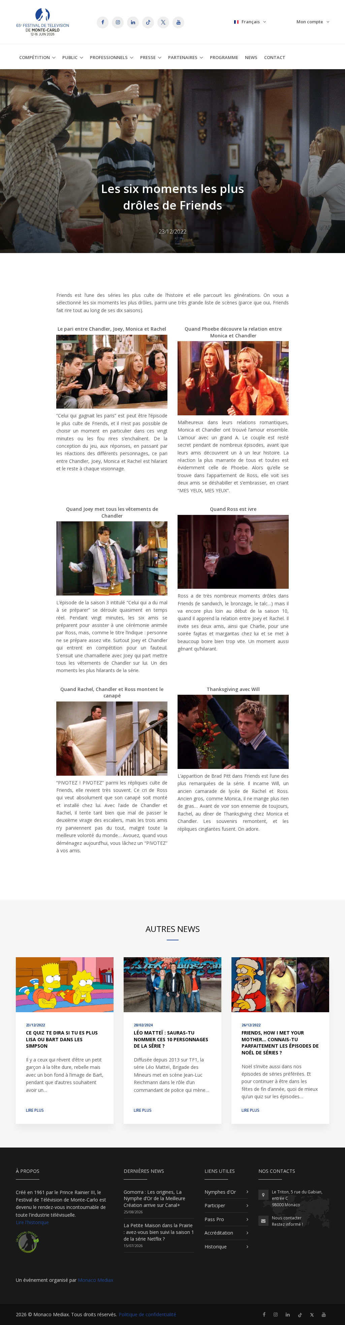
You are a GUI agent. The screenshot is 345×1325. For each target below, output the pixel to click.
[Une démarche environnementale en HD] (27, 1244)
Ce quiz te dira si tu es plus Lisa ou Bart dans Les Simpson (62, 1039)
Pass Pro (214, 1219)
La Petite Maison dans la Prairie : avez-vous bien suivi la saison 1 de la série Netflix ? (159, 1232)
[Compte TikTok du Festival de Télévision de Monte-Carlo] (300, 1314)
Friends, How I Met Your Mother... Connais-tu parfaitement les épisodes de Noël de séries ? (280, 1042)
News (251, 57)
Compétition (34, 57)
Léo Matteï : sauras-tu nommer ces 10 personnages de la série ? (171, 1039)
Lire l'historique (32, 1222)
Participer (215, 1205)
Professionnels (109, 57)
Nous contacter (287, 1218)
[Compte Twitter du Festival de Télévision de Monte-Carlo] (312, 1314)
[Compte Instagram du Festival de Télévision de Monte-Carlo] (276, 1314)
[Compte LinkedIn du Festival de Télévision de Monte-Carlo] (288, 1314)
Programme (224, 57)
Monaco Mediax (95, 1280)
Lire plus (35, 1110)
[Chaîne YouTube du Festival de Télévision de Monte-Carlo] (324, 1314)
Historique (216, 1246)
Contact (274, 57)
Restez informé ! (287, 1224)
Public (69, 57)
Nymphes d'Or (220, 1192)
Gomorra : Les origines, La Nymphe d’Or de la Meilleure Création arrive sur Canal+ (154, 1198)
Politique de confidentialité (147, 1314)
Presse (148, 57)
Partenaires (182, 57)
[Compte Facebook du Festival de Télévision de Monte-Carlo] (264, 1314)
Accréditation (219, 1233)
